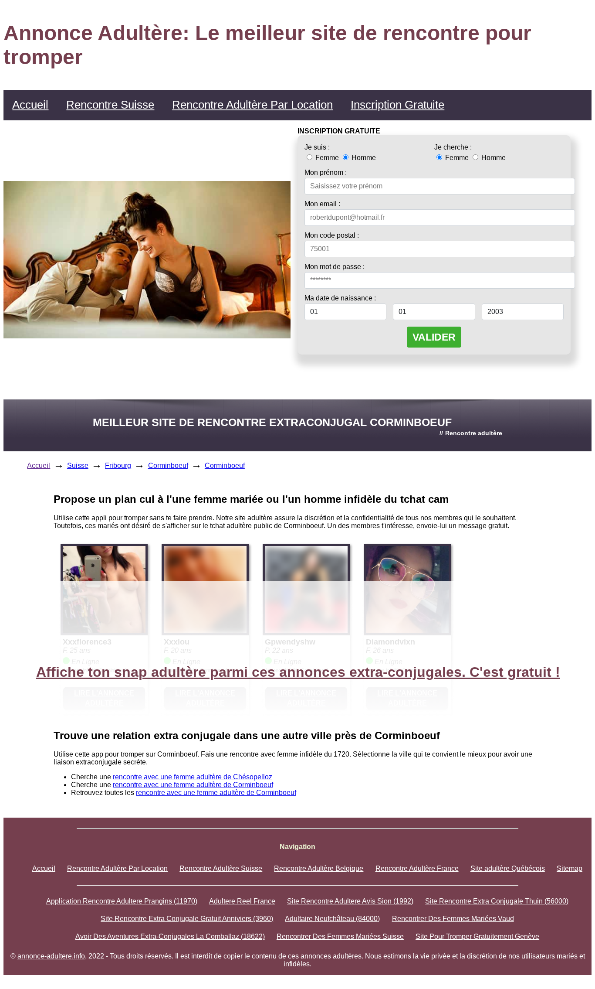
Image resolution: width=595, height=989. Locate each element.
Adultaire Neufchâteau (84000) (332, 918)
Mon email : (322, 204)
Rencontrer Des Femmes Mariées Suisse (340, 936)
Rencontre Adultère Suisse (220, 868)
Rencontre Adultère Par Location (252, 105)
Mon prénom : (325, 172)
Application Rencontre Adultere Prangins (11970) (121, 901)
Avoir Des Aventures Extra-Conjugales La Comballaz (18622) (170, 936)
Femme (327, 157)
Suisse (77, 465)
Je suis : (317, 147)
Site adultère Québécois (507, 868)
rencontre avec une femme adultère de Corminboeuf (193, 784)
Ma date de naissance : (340, 298)
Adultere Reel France (242, 901)
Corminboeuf (168, 465)
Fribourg (118, 465)
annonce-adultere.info (51, 956)
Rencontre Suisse (110, 105)
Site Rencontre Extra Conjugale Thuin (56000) (496, 901)
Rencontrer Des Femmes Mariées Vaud (453, 918)
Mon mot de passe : (334, 266)
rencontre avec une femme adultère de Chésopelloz (192, 777)
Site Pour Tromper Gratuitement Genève (477, 936)
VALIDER (434, 337)
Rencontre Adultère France (417, 868)
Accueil (30, 105)
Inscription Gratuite (397, 105)
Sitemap (569, 868)
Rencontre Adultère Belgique (318, 868)
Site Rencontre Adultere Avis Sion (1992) (350, 901)
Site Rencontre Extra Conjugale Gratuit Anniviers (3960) (187, 918)
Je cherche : (453, 147)
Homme (363, 157)
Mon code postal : (331, 235)
